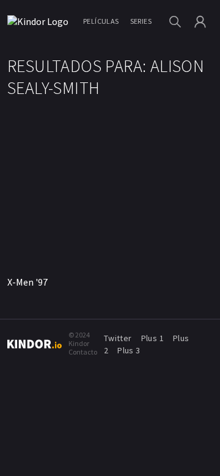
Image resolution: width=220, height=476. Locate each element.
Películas (101, 21)
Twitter (118, 338)
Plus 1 (152, 338)
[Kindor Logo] (39, 21)
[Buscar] (175, 21)
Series (141, 21)
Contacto (82, 351)
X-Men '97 (27, 282)
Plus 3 (128, 350)
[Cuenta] (200, 21)
